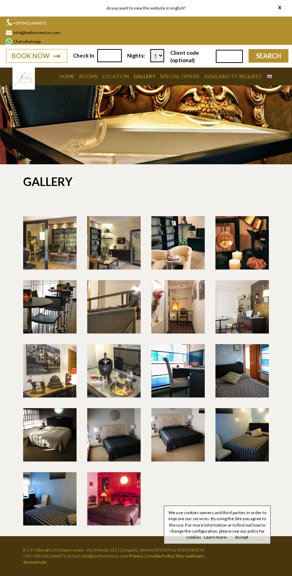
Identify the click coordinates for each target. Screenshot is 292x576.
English (177, 8)
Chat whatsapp (27, 41)
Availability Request (233, 76)
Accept (241, 537)
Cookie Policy (160, 556)
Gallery (144, 76)
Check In (83, 55)
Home (66, 76)
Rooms (88, 76)
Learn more (215, 537)
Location (116, 76)
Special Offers (179, 76)
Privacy (136, 556)
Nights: (136, 55)
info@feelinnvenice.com (36, 32)
